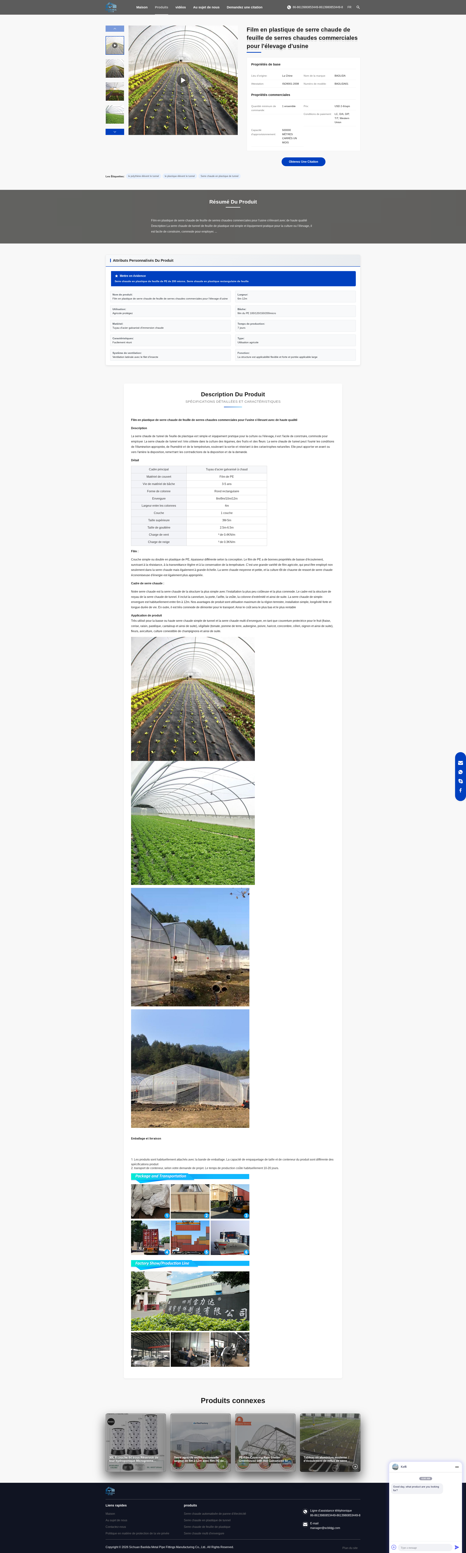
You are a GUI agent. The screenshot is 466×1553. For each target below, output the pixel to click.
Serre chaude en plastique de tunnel (207, 1520)
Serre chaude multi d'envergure (204, 1533)
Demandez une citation (244, 7)
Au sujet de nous (206, 7)
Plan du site (350, 1548)
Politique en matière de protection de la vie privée (137, 1533)
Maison (142, 7)
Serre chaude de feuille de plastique (207, 1526)
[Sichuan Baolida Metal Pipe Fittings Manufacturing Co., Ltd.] (111, 7)
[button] (115, 132)
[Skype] (460, 781)
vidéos (180, 7)
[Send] (457, 1547)
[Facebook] (460, 790)
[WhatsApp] (460, 772)
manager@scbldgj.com (325, 1527)
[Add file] (393, 1547)
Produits (161, 7)
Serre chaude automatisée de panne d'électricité (215, 1513)
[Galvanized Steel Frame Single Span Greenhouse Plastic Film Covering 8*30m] (183, 80)
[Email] (460, 763)
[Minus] (457, 1467)
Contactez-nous (116, 1526)
